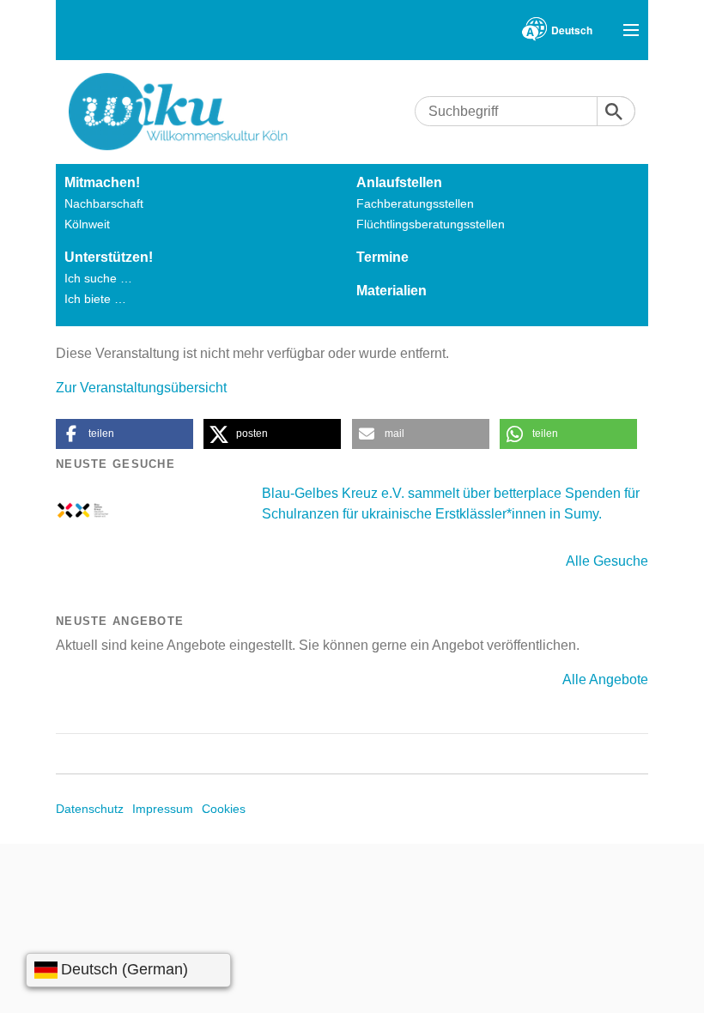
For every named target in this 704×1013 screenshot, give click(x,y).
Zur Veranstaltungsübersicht (141, 387)
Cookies (224, 809)
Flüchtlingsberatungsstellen (430, 224)
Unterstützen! (108, 257)
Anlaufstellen (399, 182)
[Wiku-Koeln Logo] (190, 111)
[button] (124, 434)
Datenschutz (90, 809)
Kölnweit (87, 224)
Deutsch (571, 30)
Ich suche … (98, 278)
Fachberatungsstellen (415, 203)
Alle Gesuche (607, 561)
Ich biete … (95, 299)
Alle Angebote (605, 679)
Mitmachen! (102, 182)
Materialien (391, 290)
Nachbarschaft (103, 203)
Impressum (162, 809)
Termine (382, 257)
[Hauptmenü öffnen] (631, 30)
